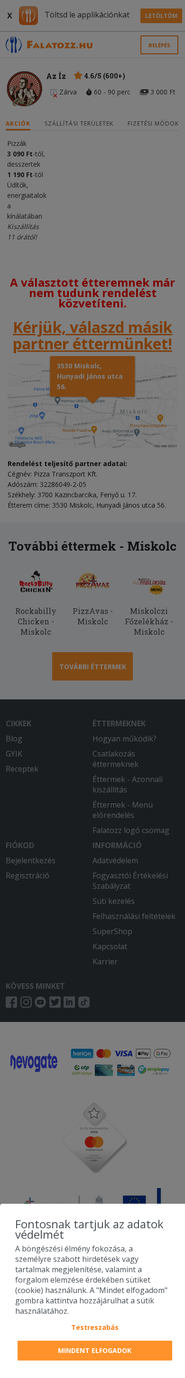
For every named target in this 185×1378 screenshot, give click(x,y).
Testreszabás (95, 1327)
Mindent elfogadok (94, 1350)
